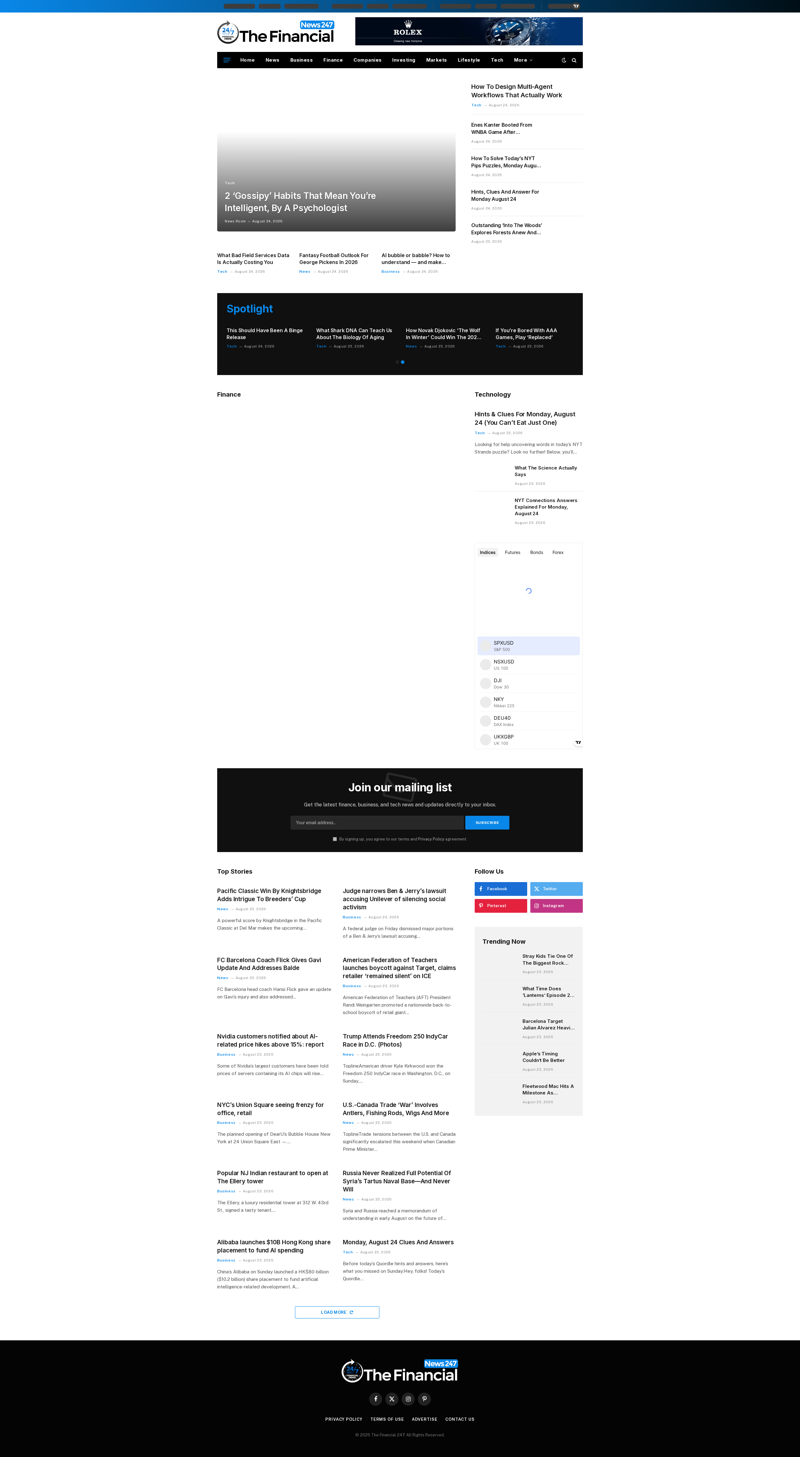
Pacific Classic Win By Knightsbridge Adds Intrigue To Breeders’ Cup (269, 895)
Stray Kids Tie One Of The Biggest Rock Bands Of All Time (547, 959)
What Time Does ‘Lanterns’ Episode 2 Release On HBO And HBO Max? (547, 992)
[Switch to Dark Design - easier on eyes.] (564, 60)
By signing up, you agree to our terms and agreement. (402, 839)
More (521, 60)
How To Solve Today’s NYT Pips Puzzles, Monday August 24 (506, 162)
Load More (334, 1312)
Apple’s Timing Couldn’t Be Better (543, 1057)
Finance (333, 60)
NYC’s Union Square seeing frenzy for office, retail (270, 1109)
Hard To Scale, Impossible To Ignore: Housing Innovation (344, 333)
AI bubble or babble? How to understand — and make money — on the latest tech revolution (416, 259)
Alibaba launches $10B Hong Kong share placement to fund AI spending (274, 1246)
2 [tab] (402, 362)
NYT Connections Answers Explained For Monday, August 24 (546, 507)
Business (301, 60)
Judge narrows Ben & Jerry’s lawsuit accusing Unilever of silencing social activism (394, 899)
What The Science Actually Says (546, 471)
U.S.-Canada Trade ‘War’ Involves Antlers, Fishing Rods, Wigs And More (396, 1109)
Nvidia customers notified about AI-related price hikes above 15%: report (270, 1040)
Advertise (425, 1419)
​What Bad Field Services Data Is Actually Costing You (253, 258)
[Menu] (226, 60)
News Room (235, 221)
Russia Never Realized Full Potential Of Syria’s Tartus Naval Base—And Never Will (397, 1181)
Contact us (460, 1419)
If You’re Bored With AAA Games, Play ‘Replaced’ (250, 333)
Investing (403, 60)
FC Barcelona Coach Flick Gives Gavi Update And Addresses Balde (269, 964)
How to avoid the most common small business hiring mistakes (527, 333)
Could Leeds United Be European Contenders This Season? (432, 334)
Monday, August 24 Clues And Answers (398, 1242)
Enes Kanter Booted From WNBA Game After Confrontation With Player (502, 129)
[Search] (574, 60)
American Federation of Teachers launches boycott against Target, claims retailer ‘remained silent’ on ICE (399, 968)
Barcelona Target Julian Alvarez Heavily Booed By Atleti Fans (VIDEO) (548, 1024)
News (273, 60)
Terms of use (387, 1419)
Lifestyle (469, 60)
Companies (367, 60)
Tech (497, 60)
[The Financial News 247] (276, 32)
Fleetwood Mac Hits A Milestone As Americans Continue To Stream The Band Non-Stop (548, 1089)
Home (247, 60)
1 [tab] (397, 362)
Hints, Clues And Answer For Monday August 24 (505, 195)
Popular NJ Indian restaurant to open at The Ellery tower (272, 1177)
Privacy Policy (431, 839)
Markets (436, 60)
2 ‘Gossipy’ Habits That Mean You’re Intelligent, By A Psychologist (300, 201)
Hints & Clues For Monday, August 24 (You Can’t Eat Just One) (525, 418)
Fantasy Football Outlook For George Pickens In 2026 (334, 258)
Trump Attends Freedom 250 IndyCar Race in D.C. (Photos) (395, 1040)
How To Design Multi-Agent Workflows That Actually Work (516, 91)
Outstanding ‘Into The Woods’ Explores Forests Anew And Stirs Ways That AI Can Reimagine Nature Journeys (506, 229)
